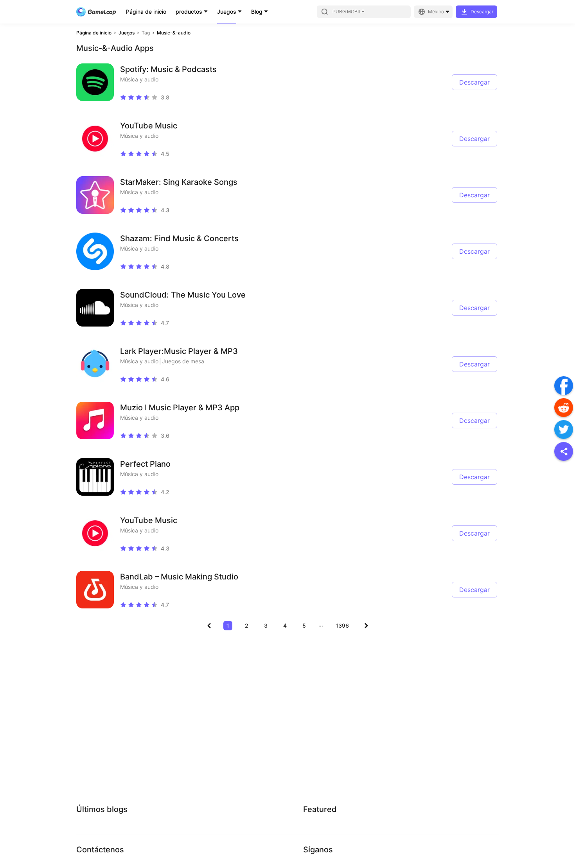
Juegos (226, 11)
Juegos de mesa (183, 361)
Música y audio (139, 79)
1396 (342, 625)
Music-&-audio (173, 33)
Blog (256, 11)
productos (189, 11)
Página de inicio (146, 11)
